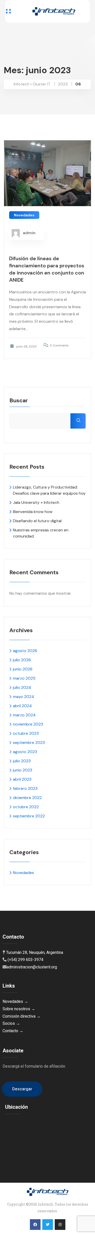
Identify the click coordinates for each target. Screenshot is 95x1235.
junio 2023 (22, 770)
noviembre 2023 (28, 724)
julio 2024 (22, 687)
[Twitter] (47, 1224)
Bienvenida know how (32, 511)
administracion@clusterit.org (32, 967)
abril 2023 (22, 779)
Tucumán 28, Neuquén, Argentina (34, 952)
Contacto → (13, 1030)
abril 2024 (22, 705)
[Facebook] (35, 1224)
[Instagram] (60, 1224)
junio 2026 (22, 669)
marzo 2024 (24, 715)
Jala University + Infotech (36, 502)
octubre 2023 (26, 733)
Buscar (18, 400)
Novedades (24, 215)
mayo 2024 (23, 696)
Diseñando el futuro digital (37, 520)
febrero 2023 (25, 788)
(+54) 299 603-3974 (25, 959)
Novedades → (15, 1001)
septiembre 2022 (29, 816)
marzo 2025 (24, 678)
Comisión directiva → (22, 1016)
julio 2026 (22, 660)
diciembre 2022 (27, 797)
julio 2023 (22, 761)
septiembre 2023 (29, 742)
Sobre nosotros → (19, 1008)
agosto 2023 (25, 751)
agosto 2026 (25, 650)
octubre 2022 (26, 806)
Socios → (11, 1023)
